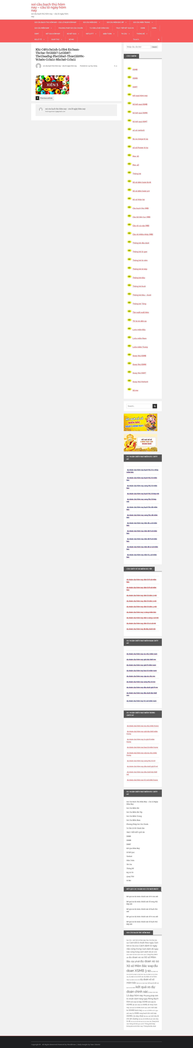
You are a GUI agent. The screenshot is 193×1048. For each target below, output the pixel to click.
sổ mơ (71, 39)
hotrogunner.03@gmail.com (55, 111)
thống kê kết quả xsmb (137, 1024)
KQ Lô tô (38, 39)
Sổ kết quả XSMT (140, 122)
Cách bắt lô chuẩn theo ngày (141, 943)
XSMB (143, 28)
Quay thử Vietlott (140, 382)
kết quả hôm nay (53, 34)
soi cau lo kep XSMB (139, 1002)
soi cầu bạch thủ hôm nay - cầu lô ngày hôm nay (60, 66)
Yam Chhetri (95, 1044)
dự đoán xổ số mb (134, 979)
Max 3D (136, 156)
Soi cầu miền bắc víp (115, 22)
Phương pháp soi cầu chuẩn (71, 28)
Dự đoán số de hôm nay (139, 974)
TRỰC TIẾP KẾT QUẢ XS (125, 28)
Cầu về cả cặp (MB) (141, 226)
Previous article (46, 98)
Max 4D (136, 165)
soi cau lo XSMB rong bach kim (138, 1013)
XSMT (37, 34)
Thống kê (140, 34)
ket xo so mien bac (142, 983)
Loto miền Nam (140, 338)
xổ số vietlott (139, 130)
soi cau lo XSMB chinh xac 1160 (140, 1007)
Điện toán (107, 34)
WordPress (71, 1044)
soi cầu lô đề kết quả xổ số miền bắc (141, 1021)
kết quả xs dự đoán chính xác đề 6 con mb (142, 896)
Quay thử (55, 39)
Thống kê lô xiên (140, 260)
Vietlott (90, 34)
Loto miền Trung (140, 347)
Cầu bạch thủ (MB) (141, 208)
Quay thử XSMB (139, 356)
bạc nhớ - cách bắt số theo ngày (136, 940)
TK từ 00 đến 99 (140, 321)
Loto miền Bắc (139, 330)
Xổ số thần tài (139, 200)
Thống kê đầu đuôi (141, 243)
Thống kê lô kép (140, 269)
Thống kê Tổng (139, 304)
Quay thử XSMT (139, 373)
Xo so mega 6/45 (140, 139)
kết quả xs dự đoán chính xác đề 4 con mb (142, 916)
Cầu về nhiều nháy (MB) (143, 234)
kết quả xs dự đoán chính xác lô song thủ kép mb (142, 903)
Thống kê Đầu (139, 278)
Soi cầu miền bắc (90, 22)
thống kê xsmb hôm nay (135, 1026)
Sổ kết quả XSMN (140, 113)
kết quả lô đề (152, 983)
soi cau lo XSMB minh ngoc (150, 1010)
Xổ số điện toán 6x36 (142, 182)
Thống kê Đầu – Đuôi (142, 295)
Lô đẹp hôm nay (135, 995)
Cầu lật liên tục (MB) (141, 217)
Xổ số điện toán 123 (141, 191)
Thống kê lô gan (140, 252)
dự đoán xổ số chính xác (136, 976)
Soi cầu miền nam (42, 28)
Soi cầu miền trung (141, 22)
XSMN (154, 28)
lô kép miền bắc (153, 992)
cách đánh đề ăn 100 (148, 952)
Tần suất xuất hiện (141, 312)
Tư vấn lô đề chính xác (99, 28)
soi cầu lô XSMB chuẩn (145, 1019)
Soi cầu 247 (147, 1016)
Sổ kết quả (71, 34)
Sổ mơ (135, 390)
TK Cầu (124, 34)
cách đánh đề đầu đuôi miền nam (136, 954)
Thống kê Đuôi (139, 286)
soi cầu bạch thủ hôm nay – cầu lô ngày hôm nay (48, 7)
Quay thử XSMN (139, 364)
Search (154, 47)
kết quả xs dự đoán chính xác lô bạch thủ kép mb (142, 923)
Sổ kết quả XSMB (140, 104)
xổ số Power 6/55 (140, 148)
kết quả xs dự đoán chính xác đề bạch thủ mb (142, 910)
